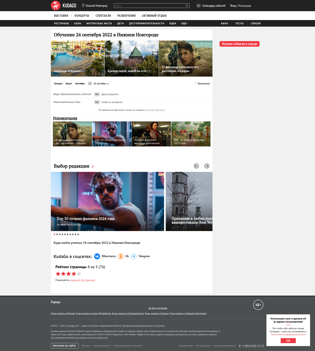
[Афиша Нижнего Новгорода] (63, 5)
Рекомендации (65, 118)
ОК (288, 340)
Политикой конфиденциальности (288, 334)
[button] (196, 166)
